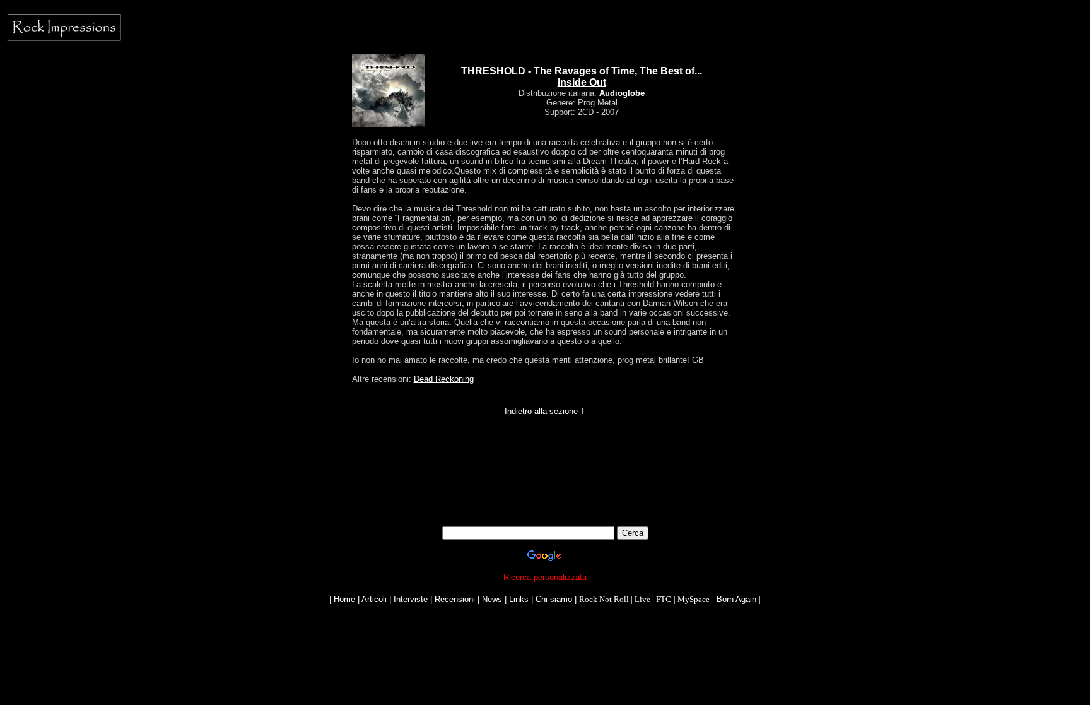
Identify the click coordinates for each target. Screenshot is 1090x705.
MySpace (693, 599)
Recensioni (455, 599)
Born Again (736, 599)
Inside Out (582, 82)
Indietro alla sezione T (545, 411)
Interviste (411, 599)
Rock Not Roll (604, 599)
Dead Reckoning (444, 379)
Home (344, 599)
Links (519, 599)
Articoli (374, 599)
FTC (663, 599)
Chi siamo (554, 599)
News (492, 599)
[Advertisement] (545, 498)
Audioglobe (622, 93)
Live (642, 599)
